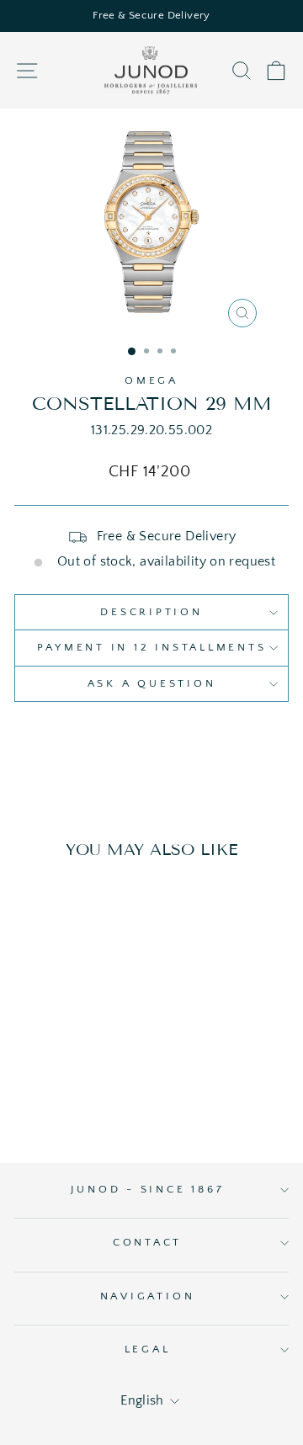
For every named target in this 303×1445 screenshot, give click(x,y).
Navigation (147, 1296)
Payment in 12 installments (152, 647)
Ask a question (152, 683)
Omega (151, 380)
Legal (148, 1349)
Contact (147, 1242)
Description (151, 612)
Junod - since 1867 (148, 1189)
